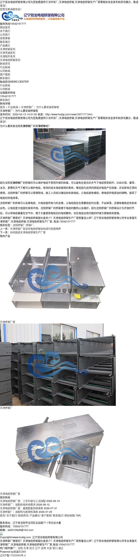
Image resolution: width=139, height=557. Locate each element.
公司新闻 (5, 71)
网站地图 (69, 515)
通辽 (60, 548)
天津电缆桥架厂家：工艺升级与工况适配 (23, 501)
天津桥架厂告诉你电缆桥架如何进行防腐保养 (35, 228)
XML (78, 515)
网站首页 (5, 27)
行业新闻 (5, 67)
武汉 (31, 548)
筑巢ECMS (20, 551)
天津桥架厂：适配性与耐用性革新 (19, 511)
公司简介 (5, 34)
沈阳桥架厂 (19, 225)
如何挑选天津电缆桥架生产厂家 (28, 232)
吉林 (43, 548)
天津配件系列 (7, 56)
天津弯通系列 (7, 52)
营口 (55, 548)
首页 (2, 107)
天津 (26, 548)
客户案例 (5, 74)
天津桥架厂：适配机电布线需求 (17, 504)
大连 (49, 548)
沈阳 (20, 548)
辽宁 (37, 548)
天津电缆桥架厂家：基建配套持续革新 (21, 508)
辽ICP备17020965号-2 (13, 555)
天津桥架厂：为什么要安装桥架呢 (40, 107)
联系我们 (5, 42)
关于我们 (5, 31)
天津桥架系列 (7, 49)
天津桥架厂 (52, 2)
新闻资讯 (5, 63)
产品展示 (5, 45)
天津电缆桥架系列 (10, 60)
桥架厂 (30, 225)
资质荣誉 (5, 38)
